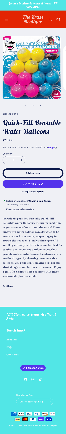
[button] (6, 19)
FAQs (9, 347)
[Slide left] (25, 105)
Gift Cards (12, 354)
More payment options (33, 191)
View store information (20, 209)
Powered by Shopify (47, 425)
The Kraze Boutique (27, 425)
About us (11, 339)
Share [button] (9, 286)
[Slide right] (40, 105)
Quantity (7, 153)
